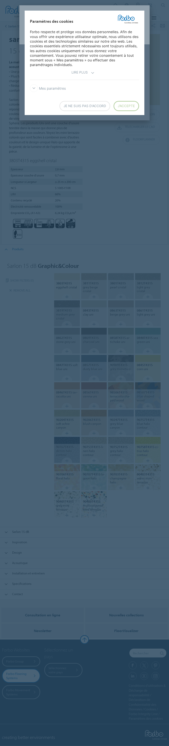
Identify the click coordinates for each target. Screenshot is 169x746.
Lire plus (80, 72)
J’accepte (126, 106)
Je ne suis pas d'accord (85, 106)
